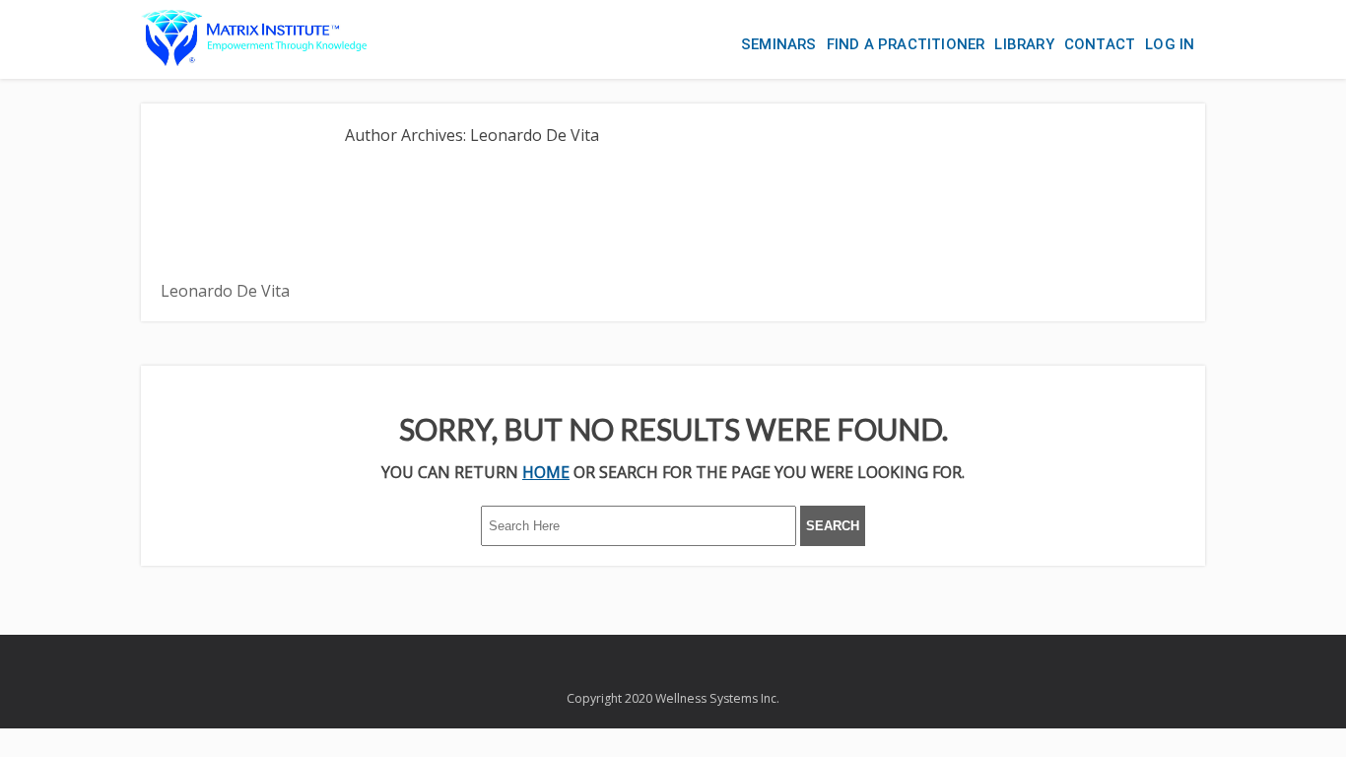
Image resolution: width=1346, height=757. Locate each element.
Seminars (779, 44)
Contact (1099, 44)
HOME (546, 472)
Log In (1169, 44)
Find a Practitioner (906, 44)
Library (1023, 44)
